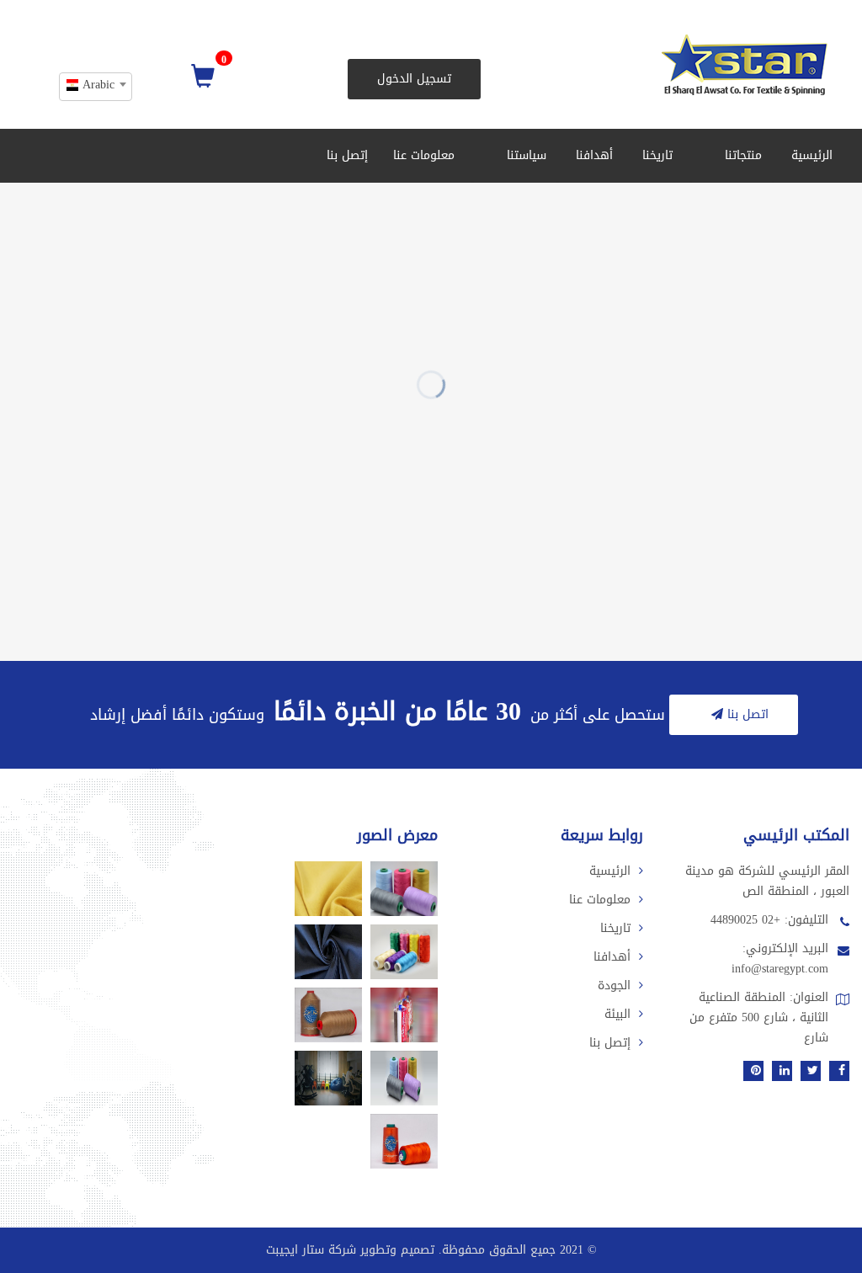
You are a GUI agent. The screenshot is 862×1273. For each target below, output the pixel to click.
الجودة (614, 985)
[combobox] (95, 86)
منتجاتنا (741, 155)
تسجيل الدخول (414, 78)
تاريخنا (657, 155)
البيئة (617, 1014)
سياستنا (524, 155)
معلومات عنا (424, 155)
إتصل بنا (347, 155)
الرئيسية (812, 155)
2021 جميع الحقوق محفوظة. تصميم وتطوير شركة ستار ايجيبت (424, 1249)
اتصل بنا (746, 714)
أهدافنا (594, 155)
